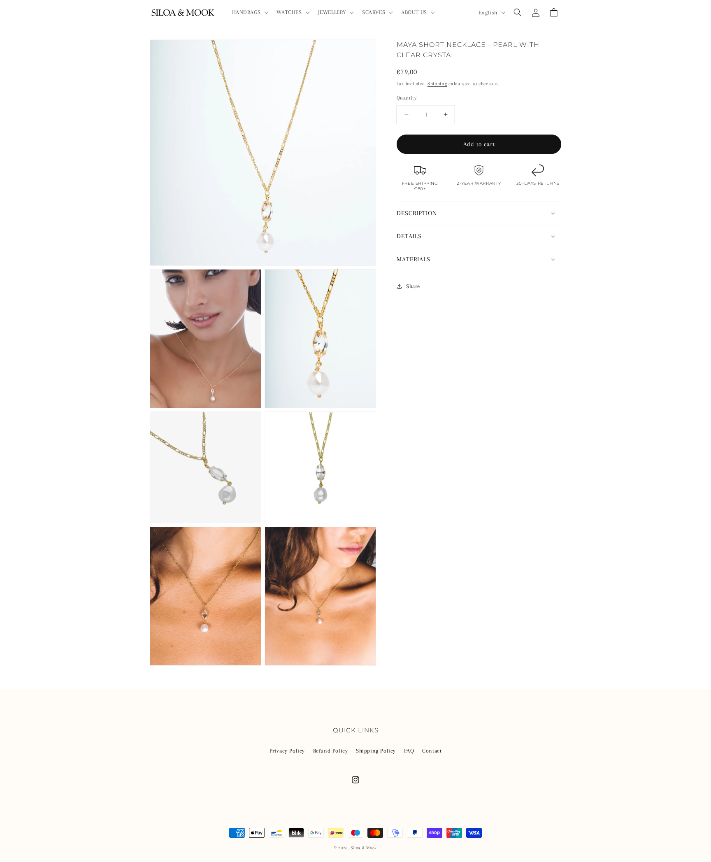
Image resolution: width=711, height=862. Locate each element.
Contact (431, 751)
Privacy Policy (287, 751)
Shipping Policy (376, 751)
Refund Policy (330, 751)
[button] (249, 12)
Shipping (437, 83)
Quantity (406, 98)
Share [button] (413, 286)
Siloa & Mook (364, 847)
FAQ (409, 751)
